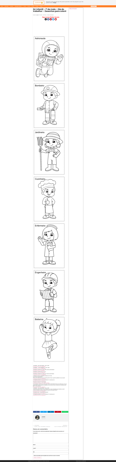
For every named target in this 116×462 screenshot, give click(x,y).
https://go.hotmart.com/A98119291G (40, 374)
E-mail (34, 448)
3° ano (33, 6)
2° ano (29, 6)
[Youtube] (94, 6)
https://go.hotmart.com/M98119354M (39, 378)
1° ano (25, 6)
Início (2, 6)
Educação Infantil (18, 6)
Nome (34, 444)
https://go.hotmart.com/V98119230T (39, 372)
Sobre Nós (6, 6)
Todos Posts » (44, 418)
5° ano (41, 6)
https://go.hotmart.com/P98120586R (39, 368)
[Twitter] (93, 6)
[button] (36, 412)
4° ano (37, 6)
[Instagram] (96, 6)
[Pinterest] (51, 19)
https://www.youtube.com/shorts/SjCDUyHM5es (41, 382)
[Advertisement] (50, 27)
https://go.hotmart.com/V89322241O (39, 380)
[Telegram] (53, 19)
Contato (11, 6)
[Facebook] (91, 6)
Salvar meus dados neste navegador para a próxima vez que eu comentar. (47, 455)
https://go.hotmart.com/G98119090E (39, 366)
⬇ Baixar (49, 58)
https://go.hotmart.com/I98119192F (39, 370)
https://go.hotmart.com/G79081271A (39, 393)
